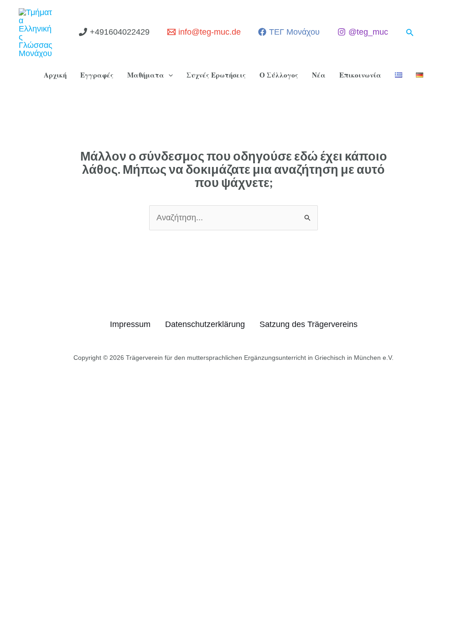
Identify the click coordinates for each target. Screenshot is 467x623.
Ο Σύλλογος (278, 75)
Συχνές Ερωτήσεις (216, 75)
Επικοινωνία (360, 75)
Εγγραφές (97, 75)
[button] (410, 33)
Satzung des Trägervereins (308, 324)
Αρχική (55, 75)
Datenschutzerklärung (205, 324)
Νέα (319, 75)
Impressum (130, 324)
